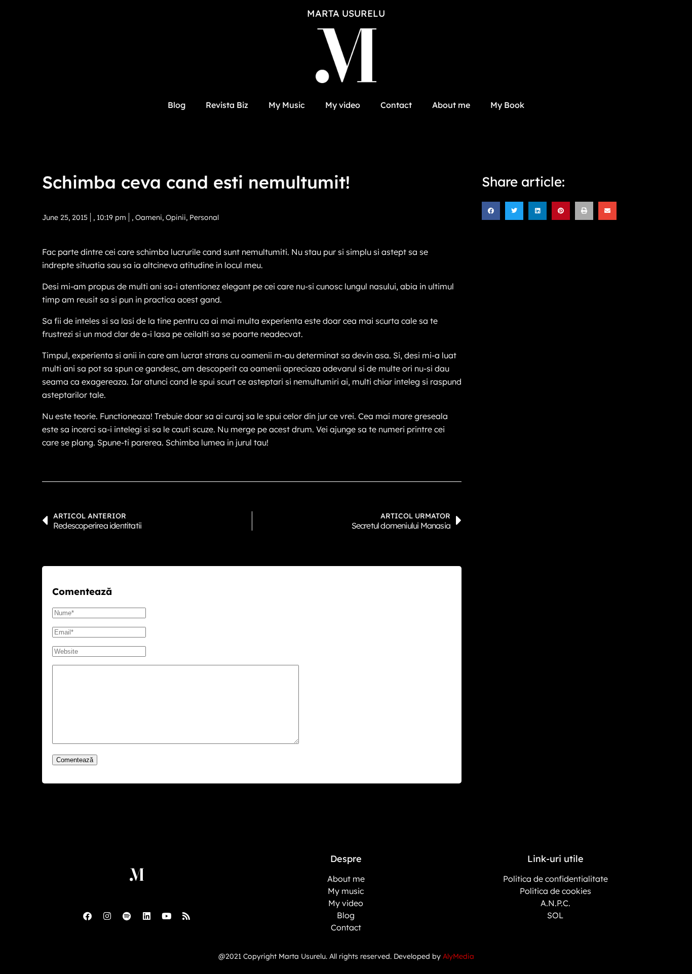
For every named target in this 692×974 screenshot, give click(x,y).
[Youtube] (166, 915)
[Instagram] (107, 915)
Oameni (148, 217)
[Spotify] (126, 915)
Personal (204, 217)
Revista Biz (227, 105)
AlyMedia (458, 956)
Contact (396, 105)
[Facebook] (87, 915)
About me (451, 105)
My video (342, 105)
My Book (507, 105)
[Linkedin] (146, 915)
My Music (286, 105)
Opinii (176, 217)
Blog (176, 105)
